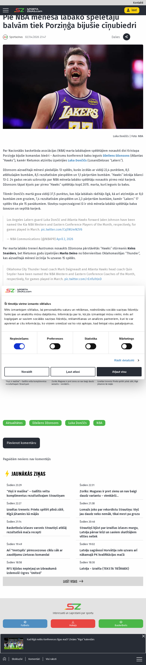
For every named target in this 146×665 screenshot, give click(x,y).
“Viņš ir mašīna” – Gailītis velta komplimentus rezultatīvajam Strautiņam (26, 382)
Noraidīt (26, 371)
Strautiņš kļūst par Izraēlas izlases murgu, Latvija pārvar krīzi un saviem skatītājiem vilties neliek (109, 532)
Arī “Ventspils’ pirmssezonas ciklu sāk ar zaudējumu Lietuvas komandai (35, 552)
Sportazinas (16, 37)
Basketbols (121, 625)
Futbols (25, 625)
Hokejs (73, 625)
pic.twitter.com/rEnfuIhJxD (83, 279)
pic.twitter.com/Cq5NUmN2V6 (61, 229)
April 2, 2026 (64, 239)
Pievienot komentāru (21, 443)
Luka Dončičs (77, 423)
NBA (99, 423)
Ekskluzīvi (17, 659)
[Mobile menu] (6, 10)
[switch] (55, 346)
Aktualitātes (14, 423)
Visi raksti (51, 659)
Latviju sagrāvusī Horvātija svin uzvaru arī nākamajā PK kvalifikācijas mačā (108, 552)
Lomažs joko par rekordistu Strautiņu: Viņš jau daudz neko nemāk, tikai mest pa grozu (110, 512)
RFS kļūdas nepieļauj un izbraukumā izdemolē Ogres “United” (31, 571)
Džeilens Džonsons (45, 423)
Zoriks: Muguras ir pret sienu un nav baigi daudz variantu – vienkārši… (73, 382)
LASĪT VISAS (70, 581)
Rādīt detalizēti (124, 360)
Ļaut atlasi (73, 371)
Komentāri (34, 659)
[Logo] (28, 10)
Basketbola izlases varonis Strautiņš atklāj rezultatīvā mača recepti (37, 530)
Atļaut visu (119, 371)
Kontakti (138, 2)
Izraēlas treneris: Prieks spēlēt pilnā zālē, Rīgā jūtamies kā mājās (117, 382)
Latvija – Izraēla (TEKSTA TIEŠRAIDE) (104, 568)
